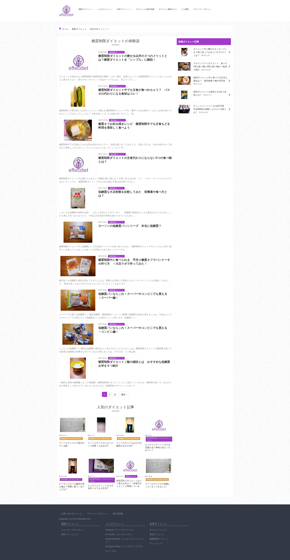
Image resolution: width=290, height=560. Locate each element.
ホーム (65, 28)
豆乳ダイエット (157, 534)
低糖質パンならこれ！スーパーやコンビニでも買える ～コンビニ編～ (90, 322)
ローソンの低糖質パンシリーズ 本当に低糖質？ (80, 220)
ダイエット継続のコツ (168, 9)
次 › (115, 394)
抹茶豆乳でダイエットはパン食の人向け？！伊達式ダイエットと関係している (129, 460)
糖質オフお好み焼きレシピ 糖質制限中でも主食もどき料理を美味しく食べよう (96, 118)
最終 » (124, 394)
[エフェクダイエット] (66, 10)
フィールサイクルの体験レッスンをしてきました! (158, 459)
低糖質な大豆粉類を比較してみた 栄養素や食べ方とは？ (84, 186)
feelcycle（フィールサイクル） (120, 529)
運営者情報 (118, 513)
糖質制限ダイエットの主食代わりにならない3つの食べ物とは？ (87, 152)
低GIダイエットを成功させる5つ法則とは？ (197, 89)
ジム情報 (185, 9)
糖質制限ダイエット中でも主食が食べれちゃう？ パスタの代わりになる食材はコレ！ (98, 84)
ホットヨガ (110, 550)
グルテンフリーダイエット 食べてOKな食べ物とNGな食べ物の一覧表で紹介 (203, 62)
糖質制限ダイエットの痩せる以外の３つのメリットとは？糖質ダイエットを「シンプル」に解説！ (103, 50)
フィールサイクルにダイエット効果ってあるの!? (100, 418)
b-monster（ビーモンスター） (119, 534)
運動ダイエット (85, 9)
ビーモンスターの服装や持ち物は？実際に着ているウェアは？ (72, 460)
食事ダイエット (123, 9)
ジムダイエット (104, 9)
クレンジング (156, 543)
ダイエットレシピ (158, 529)
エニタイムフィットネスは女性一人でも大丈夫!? (100, 459)
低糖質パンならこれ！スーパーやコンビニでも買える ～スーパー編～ (90, 288)
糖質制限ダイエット (159, 538)
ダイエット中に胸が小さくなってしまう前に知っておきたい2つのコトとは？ (203, 48)
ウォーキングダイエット (72, 529)
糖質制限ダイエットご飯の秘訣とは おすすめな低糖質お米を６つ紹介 (90, 356)
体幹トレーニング (69, 534)
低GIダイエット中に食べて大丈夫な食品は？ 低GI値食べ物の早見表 (203, 77)
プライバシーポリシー (202, 9)
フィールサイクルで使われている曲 (72, 418)
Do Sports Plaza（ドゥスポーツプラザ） (124, 546)
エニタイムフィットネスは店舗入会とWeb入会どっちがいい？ (158, 419)
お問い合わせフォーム (71, 513)
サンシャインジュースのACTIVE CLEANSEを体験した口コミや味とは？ (203, 105)
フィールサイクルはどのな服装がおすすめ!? (129, 418)
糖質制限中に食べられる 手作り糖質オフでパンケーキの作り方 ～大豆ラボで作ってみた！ (101, 254)
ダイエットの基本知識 (145, 9)
